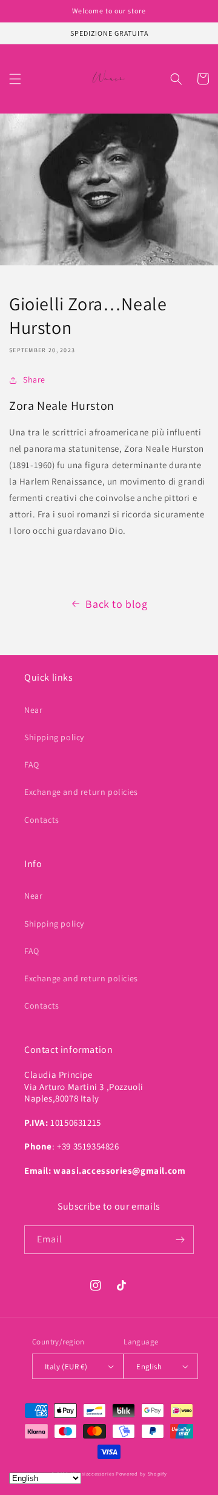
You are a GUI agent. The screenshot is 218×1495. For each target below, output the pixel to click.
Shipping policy (54, 737)
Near (33, 709)
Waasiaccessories (92, 1473)
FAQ (31, 764)
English (149, 1366)
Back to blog (116, 604)
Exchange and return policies (81, 791)
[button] (15, 79)
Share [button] (34, 379)
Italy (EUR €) (66, 1366)
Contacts (41, 819)
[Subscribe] (180, 1239)
